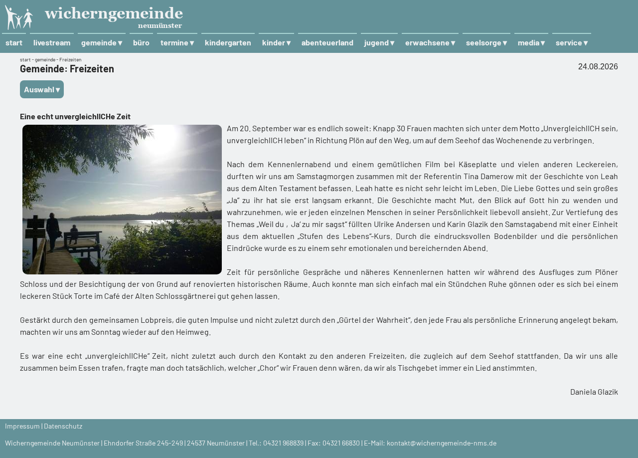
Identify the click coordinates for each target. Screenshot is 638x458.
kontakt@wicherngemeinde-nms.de (441, 443)
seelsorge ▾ (486, 42)
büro (141, 42)
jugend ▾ (379, 42)
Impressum (22, 426)
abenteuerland (327, 42)
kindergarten (228, 42)
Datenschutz (63, 426)
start (13, 42)
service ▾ (572, 42)
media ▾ (531, 42)
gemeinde (45, 59)
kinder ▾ (276, 42)
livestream (51, 42)
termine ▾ (177, 42)
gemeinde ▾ (101, 42)
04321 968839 (283, 443)
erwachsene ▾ (430, 42)
